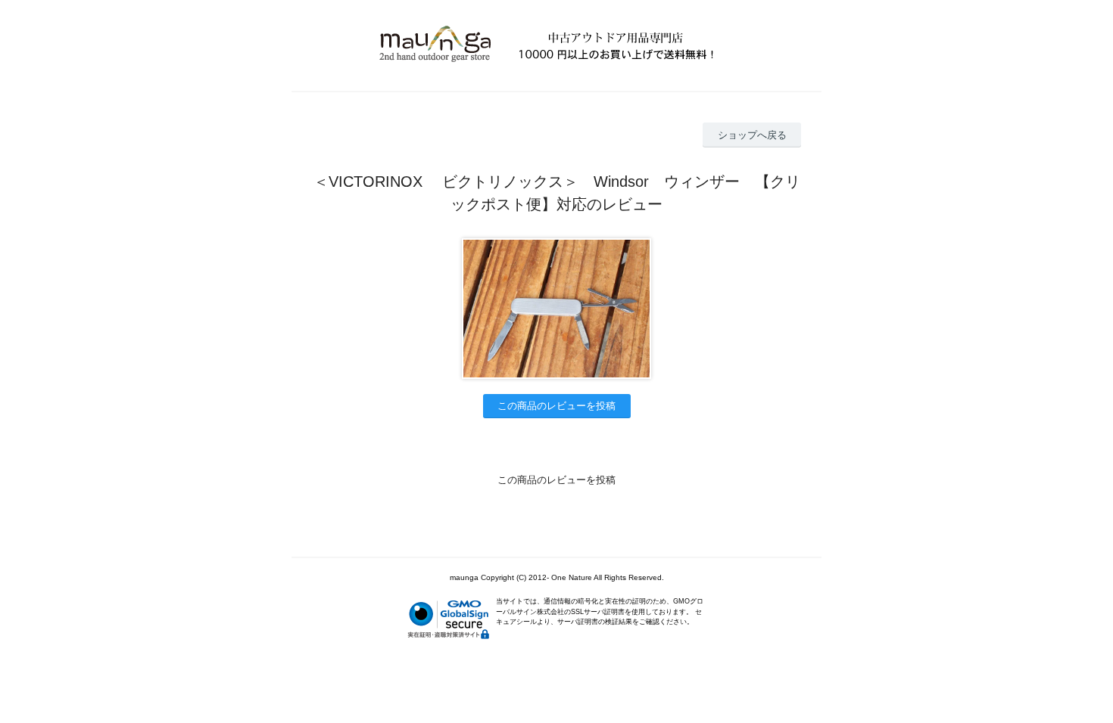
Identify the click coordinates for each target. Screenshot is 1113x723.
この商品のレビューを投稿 (556, 405)
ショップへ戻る (752, 135)
